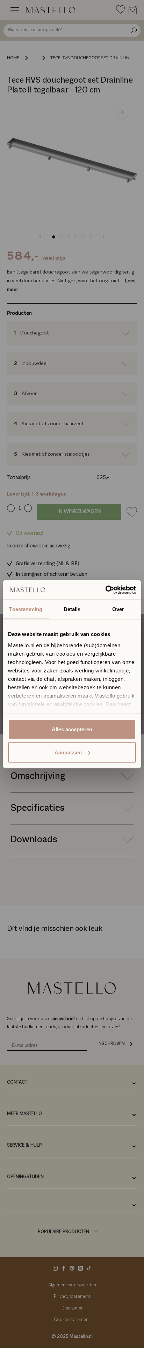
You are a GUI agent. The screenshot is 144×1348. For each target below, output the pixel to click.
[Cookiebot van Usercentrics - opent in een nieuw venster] (105, 589)
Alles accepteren (72, 729)
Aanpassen (68, 752)
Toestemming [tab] (25, 609)
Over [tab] (118, 609)
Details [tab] (72, 609)
